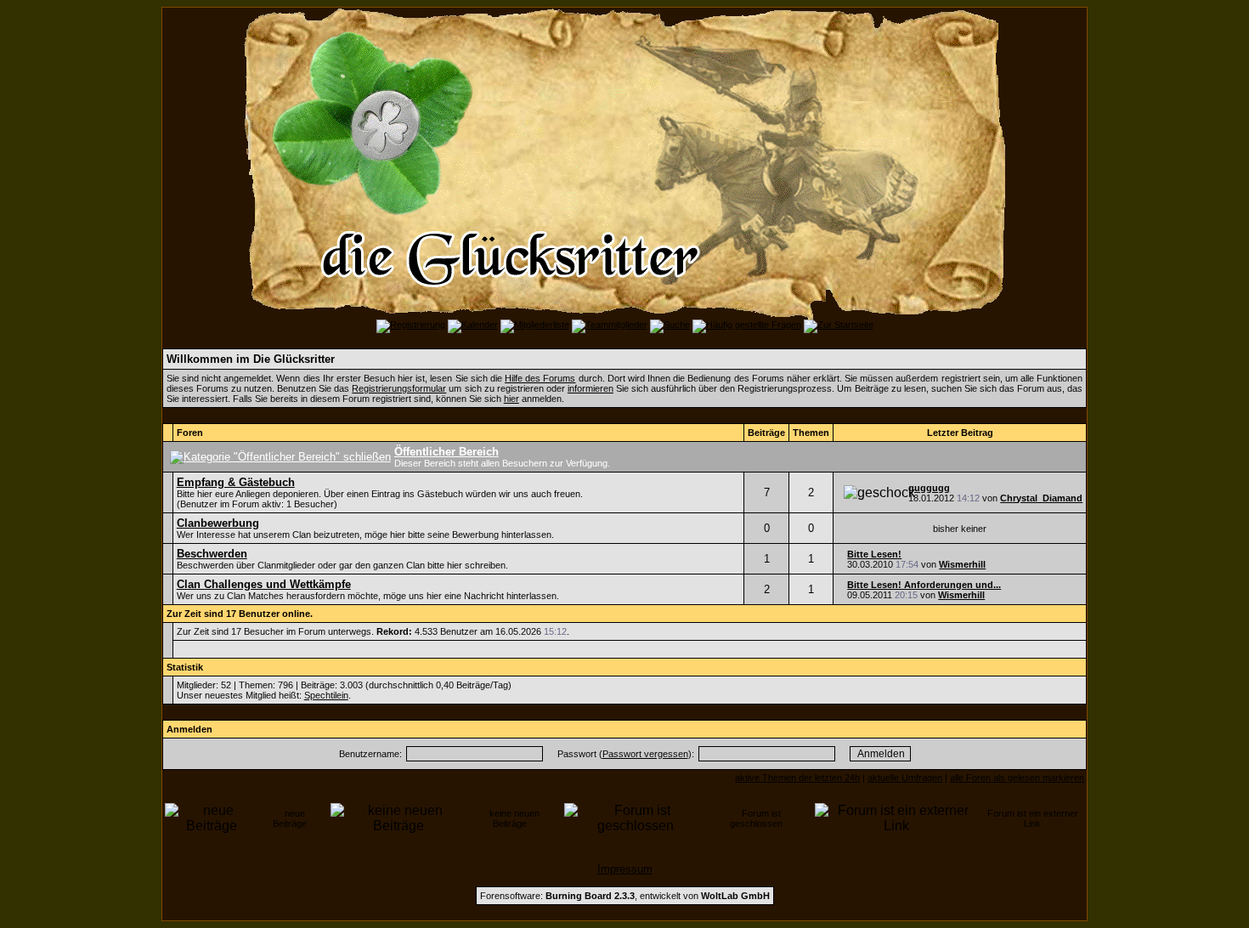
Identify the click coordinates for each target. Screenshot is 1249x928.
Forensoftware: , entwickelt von (625, 896)
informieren (590, 388)
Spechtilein (326, 695)
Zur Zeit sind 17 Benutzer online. (240, 613)
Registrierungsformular (399, 388)
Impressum (625, 869)
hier (511, 398)
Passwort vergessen (645, 754)
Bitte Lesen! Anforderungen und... (924, 585)
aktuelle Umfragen (905, 777)
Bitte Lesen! (874, 554)
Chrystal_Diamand (1041, 498)
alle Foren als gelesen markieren (1017, 777)
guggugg (929, 488)
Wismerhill (962, 564)
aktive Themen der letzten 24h (797, 777)
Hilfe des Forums (540, 378)
